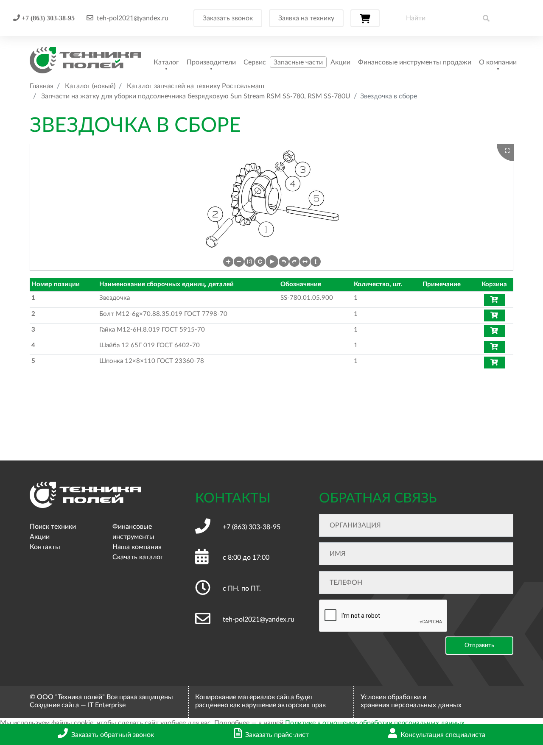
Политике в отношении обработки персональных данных (375, 723)
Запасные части (298, 62)
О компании (498, 62)
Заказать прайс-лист (277, 734)
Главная (41, 86)
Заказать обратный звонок (112, 734)
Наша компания (137, 547)
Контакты (45, 547)
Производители (211, 62)
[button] (228, 262)
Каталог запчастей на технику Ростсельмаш (195, 86)
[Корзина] (365, 18)
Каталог (166, 62)
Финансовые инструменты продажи (414, 62)
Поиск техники (53, 526)
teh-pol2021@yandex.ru (132, 18)
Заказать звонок (228, 18)
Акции (340, 62)
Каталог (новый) (90, 86)
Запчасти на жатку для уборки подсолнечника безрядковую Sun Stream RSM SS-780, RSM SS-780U (195, 96)
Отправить (479, 645)
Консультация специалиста (442, 734)
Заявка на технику (306, 18)
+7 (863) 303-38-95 (47, 17)
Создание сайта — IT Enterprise (78, 705)
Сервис (255, 62)
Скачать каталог (137, 557)
